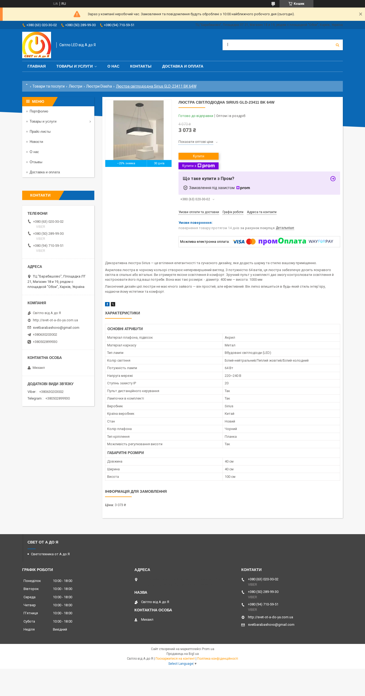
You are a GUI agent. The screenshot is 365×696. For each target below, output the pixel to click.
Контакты (141, 66)
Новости (36, 142)
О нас (113, 66)
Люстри (75, 86)
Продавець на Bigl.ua (182, 654)
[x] (113, 305)
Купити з (189, 166)
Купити (198, 156)
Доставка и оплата (182, 66)
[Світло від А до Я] (36, 45)
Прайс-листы (40, 132)
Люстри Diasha (99, 86)
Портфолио (39, 111)
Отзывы (36, 162)
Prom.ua (208, 649)
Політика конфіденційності (217, 658)
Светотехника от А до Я (50, 554)
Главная (37, 66)
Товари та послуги (48, 86)
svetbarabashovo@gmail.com (56, 328)
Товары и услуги (74, 66)
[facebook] (107, 305)
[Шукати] (337, 45)
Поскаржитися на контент (175, 658)
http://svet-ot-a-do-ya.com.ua (55, 320)
